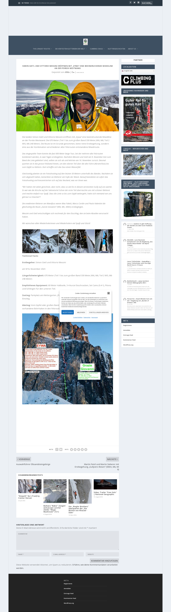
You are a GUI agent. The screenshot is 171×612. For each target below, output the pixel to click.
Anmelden (126, 330)
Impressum (94, 317)
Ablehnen (81, 312)
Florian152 (130, 299)
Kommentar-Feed (129, 340)
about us (132, 49)
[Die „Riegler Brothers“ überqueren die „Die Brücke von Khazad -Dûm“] (80, 491)
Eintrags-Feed (128, 335)
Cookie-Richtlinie (78, 317)
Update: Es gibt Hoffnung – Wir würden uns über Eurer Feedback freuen (139, 225)
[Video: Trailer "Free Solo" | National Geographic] (105, 484)
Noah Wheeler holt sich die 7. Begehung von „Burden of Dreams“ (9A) (139, 300)
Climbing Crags (96, 49)
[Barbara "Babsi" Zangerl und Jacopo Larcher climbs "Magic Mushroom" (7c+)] (55, 491)
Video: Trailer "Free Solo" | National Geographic (105, 493)
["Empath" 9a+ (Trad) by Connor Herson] (29, 486)
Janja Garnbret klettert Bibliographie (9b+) (138, 282)
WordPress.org (128, 345)
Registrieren (127, 325)
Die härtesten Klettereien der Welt (70, 49)
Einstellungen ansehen (98, 312)
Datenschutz (87, 317)
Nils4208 (130, 240)
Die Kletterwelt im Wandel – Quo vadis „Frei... (44, 3)
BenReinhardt (132, 281)
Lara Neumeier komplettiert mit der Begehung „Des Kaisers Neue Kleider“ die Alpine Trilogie (139, 242)
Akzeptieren (68, 312)
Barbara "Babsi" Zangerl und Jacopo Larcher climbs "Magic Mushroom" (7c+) (54, 509)
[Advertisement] (85, 21)
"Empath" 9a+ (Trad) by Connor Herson (29, 497)
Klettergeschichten (116, 49)
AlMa (67, 72)
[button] (109, 293)
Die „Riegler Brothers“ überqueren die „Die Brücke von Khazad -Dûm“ (79, 509)
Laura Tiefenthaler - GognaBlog (138, 261)
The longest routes (41, 49)
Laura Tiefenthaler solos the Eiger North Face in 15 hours (139, 264)
